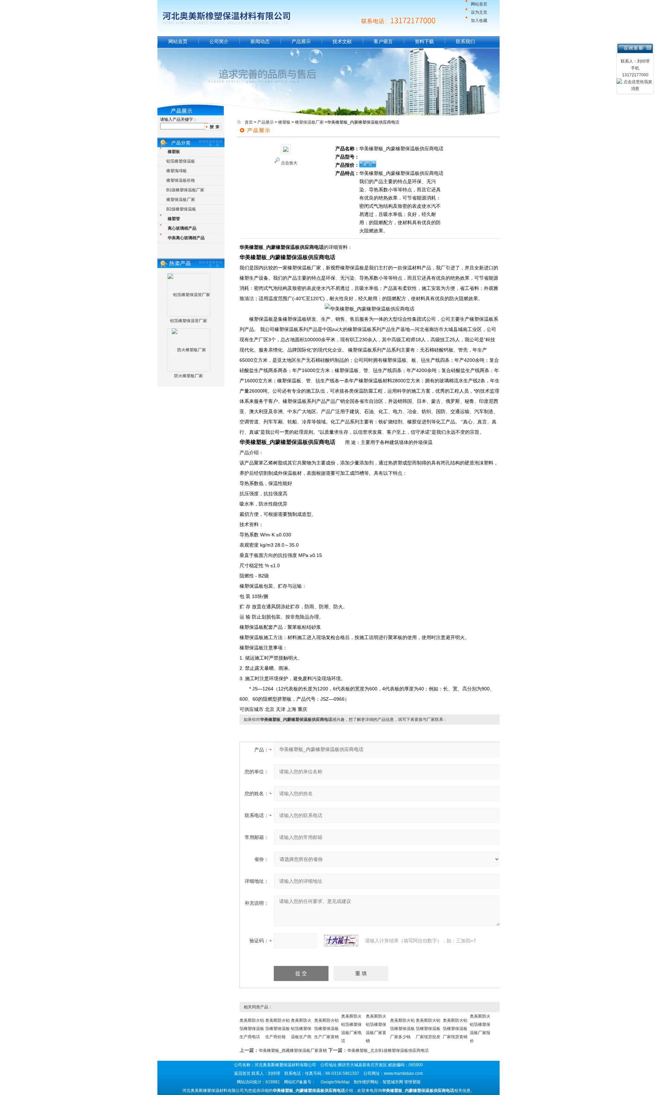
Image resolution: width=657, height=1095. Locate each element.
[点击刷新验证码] (341, 940)
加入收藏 (479, 20)
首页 (249, 122)
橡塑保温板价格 (180, 180)
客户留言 (383, 41)
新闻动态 (260, 41)
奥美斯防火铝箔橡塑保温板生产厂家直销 (326, 1028)
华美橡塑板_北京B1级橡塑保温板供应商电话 (388, 1050)
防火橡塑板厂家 (188, 375)
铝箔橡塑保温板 (180, 161)
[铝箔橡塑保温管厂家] (188, 294)
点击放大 (289, 163)
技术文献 (342, 41)
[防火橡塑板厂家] (188, 350)
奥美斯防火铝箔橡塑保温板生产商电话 (252, 1028)
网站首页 (479, 4)
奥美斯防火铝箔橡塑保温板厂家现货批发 (428, 1028)
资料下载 (424, 41)
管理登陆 (412, 1082)
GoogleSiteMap (335, 1082)
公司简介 (219, 41)
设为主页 (479, 12)
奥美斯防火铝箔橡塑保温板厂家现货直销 (455, 1028)
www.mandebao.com (403, 1073)
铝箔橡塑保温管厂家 (188, 320)
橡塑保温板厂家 (180, 199)
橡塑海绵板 (176, 170)
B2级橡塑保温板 (181, 209)
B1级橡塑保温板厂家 (185, 190)
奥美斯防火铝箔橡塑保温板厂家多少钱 (402, 1028)
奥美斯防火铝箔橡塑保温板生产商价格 (277, 1028)
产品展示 (301, 41)
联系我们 (465, 41)
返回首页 (242, 1073)
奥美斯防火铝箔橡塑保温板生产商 (301, 1028)
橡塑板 (284, 122)
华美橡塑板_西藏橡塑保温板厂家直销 (293, 1050)
